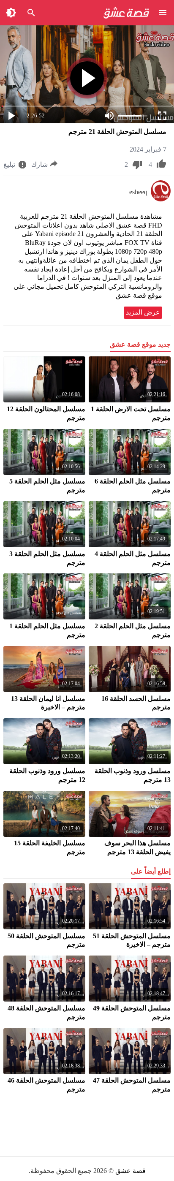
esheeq (138, 191)
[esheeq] (161, 199)
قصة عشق (130, 1170)
